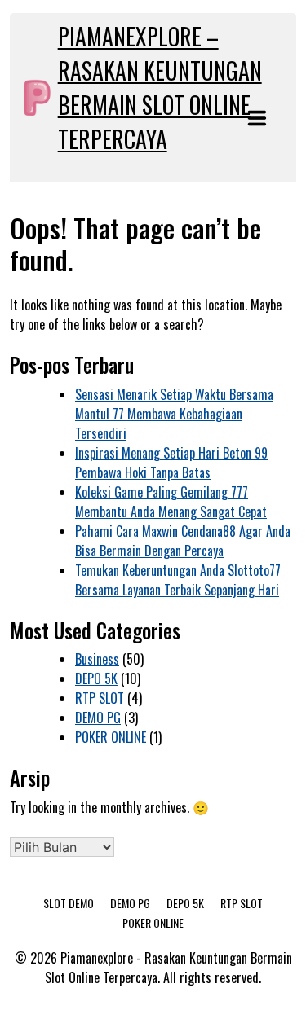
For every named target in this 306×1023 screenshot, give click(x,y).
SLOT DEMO (68, 902)
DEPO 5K (96, 678)
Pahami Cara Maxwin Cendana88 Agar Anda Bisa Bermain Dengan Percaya (182, 540)
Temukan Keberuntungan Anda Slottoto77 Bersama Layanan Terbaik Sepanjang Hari (178, 579)
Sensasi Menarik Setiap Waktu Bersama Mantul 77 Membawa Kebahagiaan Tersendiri (174, 413)
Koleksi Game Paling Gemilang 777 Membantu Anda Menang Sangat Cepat (171, 501)
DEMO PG (98, 717)
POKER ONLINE (110, 737)
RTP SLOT (99, 698)
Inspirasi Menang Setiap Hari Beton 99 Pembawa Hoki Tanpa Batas (171, 462)
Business (97, 659)
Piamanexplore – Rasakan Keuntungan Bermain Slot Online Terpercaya (160, 88)
